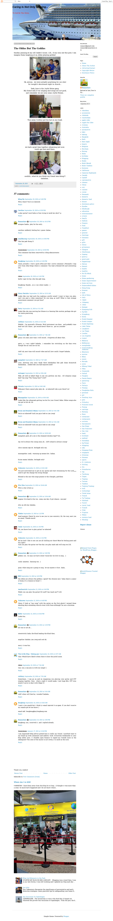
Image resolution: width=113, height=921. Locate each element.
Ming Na (21, 199)
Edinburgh (85, 209)
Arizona (85, 125)
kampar (84, 307)
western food (86, 517)
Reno (84, 414)
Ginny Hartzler (23, 294)
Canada (84, 175)
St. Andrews (86, 462)
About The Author (88, 66)
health (84, 269)
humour (85, 290)
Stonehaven (86, 469)
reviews (85, 422)
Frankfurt (85, 228)
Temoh (84, 496)
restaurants (86, 419)
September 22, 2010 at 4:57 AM (50, 654)
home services (87, 283)
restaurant (85, 417)
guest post (85, 259)
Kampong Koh (87, 310)
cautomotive (86, 180)
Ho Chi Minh (86, 274)
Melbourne (86, 343)
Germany (85, 238)
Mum (84, 357)
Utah (84, 510)
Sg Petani (85, 443)
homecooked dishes (89, 286)
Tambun (85, 484)
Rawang (85, 412)
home (84, 276)
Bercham (85, 149)
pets (83, 400)
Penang (84, 388)
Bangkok (85, 137)
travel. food (86, 505)
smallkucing (22, 239)
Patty (20, 309)
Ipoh (83, 293)
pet (83, 395)
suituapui (21, 373)
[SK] (19, 576)
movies (84, 354)
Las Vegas (85, 331)
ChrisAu (21, 386)
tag (83, 472)
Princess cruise (87, 405)
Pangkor (85, 376)
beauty (84, 144)
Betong (84, 151)
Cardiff (84, 178)
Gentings (85, 235)
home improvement (89, 281)
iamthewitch (22, 589)
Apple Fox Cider (87, 123)
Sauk (84, 434)
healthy (85, 271)
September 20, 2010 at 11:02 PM (36, 261)
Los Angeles (86, 336)
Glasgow (85, 250)
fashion (84, 221)
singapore (85, 453)
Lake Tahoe (86, 326)
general (84, 233)
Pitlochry (85, 402)
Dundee (84, 206)
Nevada (84, 362)
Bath (83, 139)
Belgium (85, 147)
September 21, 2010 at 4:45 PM (36, 601)
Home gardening (88, 278)
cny (83, 187)
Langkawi (85, 329)
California (85, 171)
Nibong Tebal (86, 366)
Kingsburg (85, 314)
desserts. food (87, 199)
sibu (83, 448)
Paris (84, 383)
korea (84, 317)
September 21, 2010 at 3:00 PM (39, 553)
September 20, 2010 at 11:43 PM (33, 276)
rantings (85, 410)
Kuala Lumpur (87, 322)
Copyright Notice (88, 71)
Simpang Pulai (87, 450)
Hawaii (84, 266)
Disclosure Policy (88, 73)
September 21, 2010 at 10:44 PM (33, 614)
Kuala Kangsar (87, 319)
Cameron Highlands (89, 173)
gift (83, 240)
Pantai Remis (87, 378)
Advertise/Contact (88, 68)
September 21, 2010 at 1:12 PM (33, 514)
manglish (21, 360)
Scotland (85, 436)
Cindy (20, 527)
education (85, 211)
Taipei (84, 477)
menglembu (86, 346)
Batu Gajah (86, 142)
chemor (84, 183)
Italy (83, 298)
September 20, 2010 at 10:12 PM (39, 222)
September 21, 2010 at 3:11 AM (33, 309)
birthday (85, 156)
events (84, 216)
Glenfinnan (86, 252)
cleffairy (21, 322)
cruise (84, 192)
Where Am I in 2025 (22, 782)
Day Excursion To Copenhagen (34, 897)
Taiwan (84, 481)
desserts (85, 197)
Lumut (84, 338)
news (84, 364)
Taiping (85, 479)
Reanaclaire (22, 222)
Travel (84, 503)
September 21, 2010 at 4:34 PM (38, 589)
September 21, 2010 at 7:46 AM (39, 335)
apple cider (86, 120)
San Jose (85, 431)
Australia (85, 127)
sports (84, 460)
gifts (83, 242)
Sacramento (86, 424)
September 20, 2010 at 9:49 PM (35, 199)
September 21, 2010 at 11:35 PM (39, 625)
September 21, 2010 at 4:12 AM (35, 322)
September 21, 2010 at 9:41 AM (48, 411)
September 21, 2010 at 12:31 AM (40, 294)
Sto (83, 467)
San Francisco (87, 429)
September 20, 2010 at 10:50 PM (38, 239)
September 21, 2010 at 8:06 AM (35, 373)
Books (84, 161)
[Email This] (35, 183)
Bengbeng (21, 261)
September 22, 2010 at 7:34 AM (33, 665)
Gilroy (84, 245)
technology (86, 491)
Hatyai (84, 264)
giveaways (86, 247)
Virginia (85, 513)
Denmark (85, 195)
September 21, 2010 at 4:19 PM (31, 576)
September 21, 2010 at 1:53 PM (33, 527)
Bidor (84, 154)
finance (84, 223)
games (84, 230)
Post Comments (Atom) (31, 777)
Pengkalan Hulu (88, 390)
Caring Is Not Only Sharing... (30, 6)
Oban (84, 369)
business (85, 168)
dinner (84, 202)
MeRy (20, 614)
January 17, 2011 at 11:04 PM (37, 731)
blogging (85, 159)
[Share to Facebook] (40, 183)
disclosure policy (88, 204)
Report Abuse (85, 525)
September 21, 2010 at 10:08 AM (40, 433)
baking (84, 135)
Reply (20, 205)
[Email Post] (32, 184)
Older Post (72, 773)
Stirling (85, 465)
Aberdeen (85, 111)
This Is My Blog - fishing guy (28, 654)
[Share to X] (39, 183)
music (84, 359)
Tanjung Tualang (88, 486)
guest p (84, 257)
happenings (86, 262)
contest (84, 190)
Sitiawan (85, 455)
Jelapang (85, 302)
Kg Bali (84, 312)
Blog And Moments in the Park (34, 878)
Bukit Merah (86, 163)
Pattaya (85, 386)
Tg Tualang (86, 498)
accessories (86, 113)
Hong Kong (86, 288)
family (84, 218)
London (84, 334)
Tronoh (84, 508)
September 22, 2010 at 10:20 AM (36, 703)
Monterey (85, 352)
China (84, 185)
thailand (85, 501)
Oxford (84, 374)
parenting (85, 381)
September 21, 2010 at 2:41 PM (36, 538)
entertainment (24, 186)
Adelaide (85, 115)
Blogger (66, 916)
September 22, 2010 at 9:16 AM (39, 692)
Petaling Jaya (87, 398)
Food (83, 226)
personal (85, 393)
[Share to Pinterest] (42, 183)
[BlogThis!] (37, 183)
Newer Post (18, 773)
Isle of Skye (86, 295)
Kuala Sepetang (87, 324)
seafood (84, 438)
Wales (84, 515)
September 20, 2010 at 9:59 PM (35, 210)
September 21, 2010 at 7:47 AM (36, 360)
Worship (85, 520)
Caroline (21, 210)
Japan (84, 300)
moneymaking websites (87, 349)
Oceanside (85, 371)
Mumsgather (22, 398)
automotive (86, 130)
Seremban (85, 441)
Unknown (21, 468)
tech (83, 489)
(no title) (26, 888)
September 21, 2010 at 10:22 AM (36, 468)
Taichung (85, 474)
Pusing (84, 407)
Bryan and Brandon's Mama (28, 411)
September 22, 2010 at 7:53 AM (35, 676)
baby (83, 132)
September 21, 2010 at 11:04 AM (40, 497)
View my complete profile (87, 96)
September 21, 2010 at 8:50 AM (38, 398)
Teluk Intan (86, 493)
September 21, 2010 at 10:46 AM (36, 485)
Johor (84, 305)
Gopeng (84, 254)
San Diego (85, 426)
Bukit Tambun (87, 166)
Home (45, 773)
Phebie (20, 514)
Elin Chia (21, 485)
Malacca (85, 341)
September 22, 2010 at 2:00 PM (39, 720)
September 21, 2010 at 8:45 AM (34, 386)
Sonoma (85, 457)
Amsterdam (86, 118)
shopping (85, 445)
